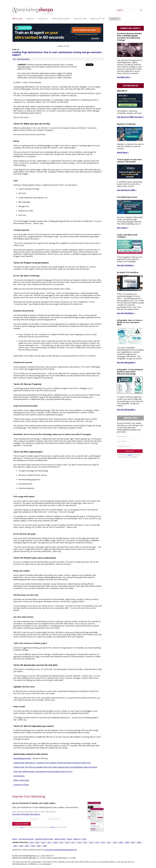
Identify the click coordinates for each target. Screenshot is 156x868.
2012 (103, 842)
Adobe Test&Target (21, 780)
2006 (139, 842)
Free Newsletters (23, 59)
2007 (133, 842)
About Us (77, 839)
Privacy (69, 839)
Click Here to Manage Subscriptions (26, 814)
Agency (114, 18)
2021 (49, 842)
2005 (15, 846)
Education (80, 18)
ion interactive (18, 776)
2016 (79, 842)
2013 (97, 842)
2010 (115, 842)
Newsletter (97, 18)
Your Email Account (26, 839)
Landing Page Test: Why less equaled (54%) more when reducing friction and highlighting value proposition (55, 767)
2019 (61, 842)
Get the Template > (125, 265)
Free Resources (61, 18)
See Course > (122, 228)
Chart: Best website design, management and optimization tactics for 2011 (43, 771)
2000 (45, 846)
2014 (91, 842)
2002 (33, 846)
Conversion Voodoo (21, 784)
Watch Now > (123, 152)
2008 (127, 842)
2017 (73, 842)
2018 (67, 842)
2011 (109, 842)
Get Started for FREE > (126, 190)
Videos (30, 18)
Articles (17, 18)
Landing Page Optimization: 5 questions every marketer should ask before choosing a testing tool (51, 763)
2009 (121, 842)
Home (14, 839)
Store (84, 839)
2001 (39, 846)
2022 (43, 842)
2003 (27, 846)
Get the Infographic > (126, 362)
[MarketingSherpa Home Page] (33, 14)
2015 (85, 842)
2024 (31, 842)
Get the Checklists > (126, 313)
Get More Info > (124, 77)
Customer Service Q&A (44, 839)
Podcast (43, 18)
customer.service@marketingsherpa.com (61, 849)
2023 (37, 842)
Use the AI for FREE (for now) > (130, 117)
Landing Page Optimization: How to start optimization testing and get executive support (57, 53)
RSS (14, 59)
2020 (55, 842)
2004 (21, 846)
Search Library (59, 839)
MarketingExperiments (22, 758)
